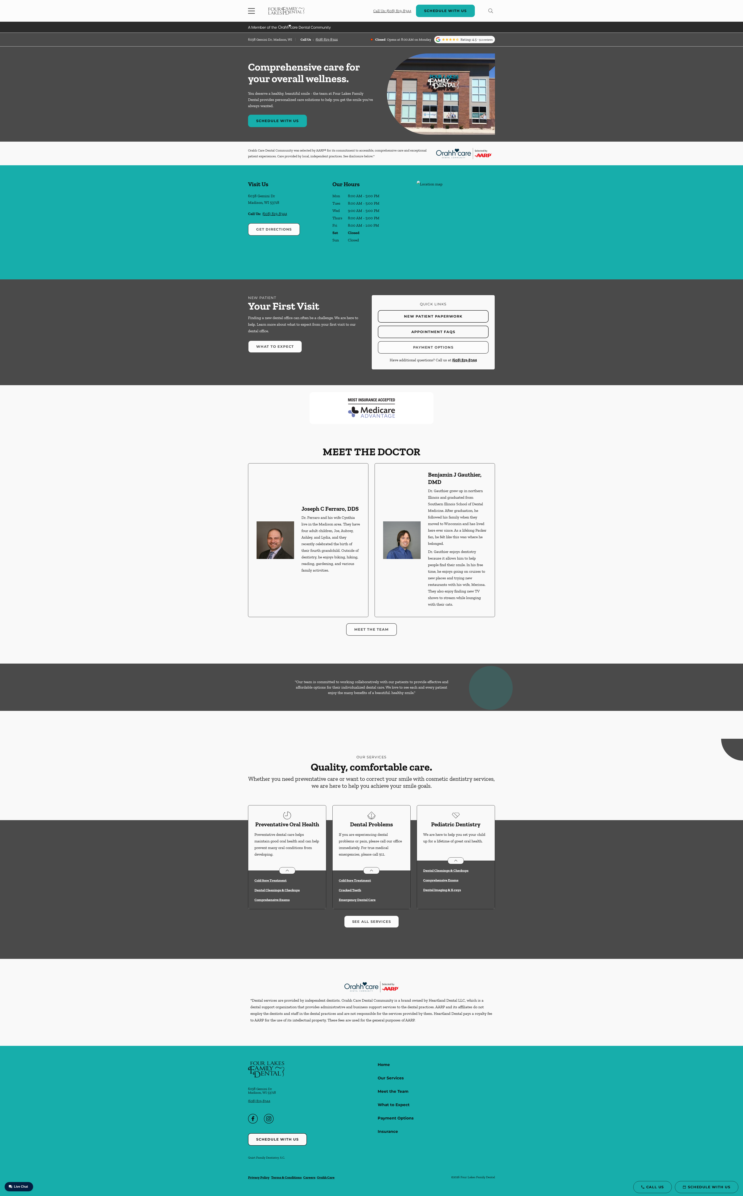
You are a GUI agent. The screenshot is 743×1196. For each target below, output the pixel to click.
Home (384, 1064)
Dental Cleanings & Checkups (277, 890)
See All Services (371, 922)
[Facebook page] (253, 1119)
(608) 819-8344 (327, 39)
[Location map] (456, 222)
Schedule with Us (445, 11)
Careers (309, 1177)
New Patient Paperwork (433, 316)
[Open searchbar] (490, 11)
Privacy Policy (259, 1177)
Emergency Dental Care (357, 900)
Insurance (388, 1131)
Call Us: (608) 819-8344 (392, 11)
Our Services (391, 1078)
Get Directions (274, 229)
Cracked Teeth (350, 890)
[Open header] (252, 11)
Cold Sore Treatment (270, 880)
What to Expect (275, 346)
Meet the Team (371, 629)
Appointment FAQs (433, 332)
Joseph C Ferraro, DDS (330, 508)
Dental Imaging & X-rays (442, 890)
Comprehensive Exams (272, 900)
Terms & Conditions (286, 1177)
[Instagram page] (269, 1119)
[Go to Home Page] (286, 10)
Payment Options (433, 347)
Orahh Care (326, 1177)
